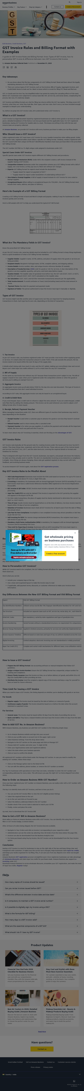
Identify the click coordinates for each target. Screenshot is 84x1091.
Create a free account (55, 553)
